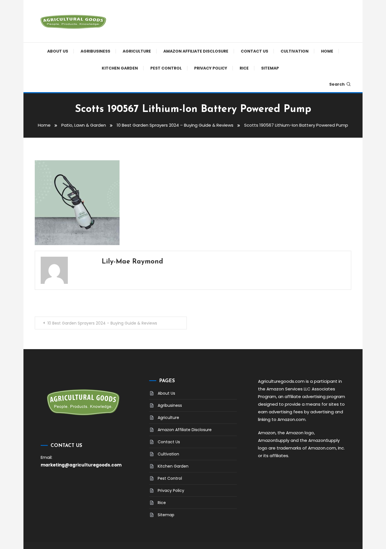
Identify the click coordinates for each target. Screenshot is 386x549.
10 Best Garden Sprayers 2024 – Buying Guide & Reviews (102, 323)
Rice (244, 68)
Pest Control (166, 68)
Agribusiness (95, 51)
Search (337, 84)
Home (327, 51)
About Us (57, 51)
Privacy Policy (210, 68)
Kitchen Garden (120, 68)
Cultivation (295, 51)
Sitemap (270, 68)
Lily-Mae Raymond (132, 261)
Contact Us (254, 51)
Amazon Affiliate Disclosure (195, 51)
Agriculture (137, 51)
